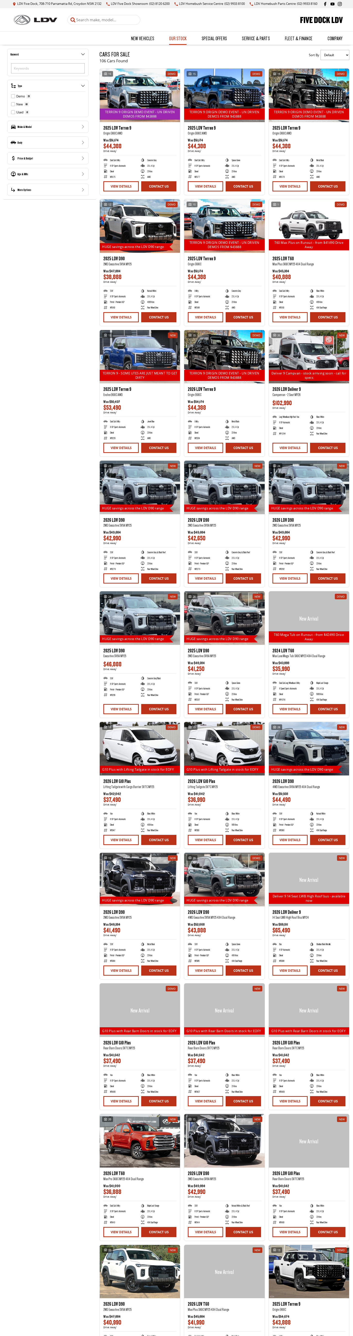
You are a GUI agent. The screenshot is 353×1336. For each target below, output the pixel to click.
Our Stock (178, 38)
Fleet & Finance (299, 38)
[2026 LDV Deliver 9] (309, 357)
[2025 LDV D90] (140, 226)
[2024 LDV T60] (309, 618)
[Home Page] (35, 20)
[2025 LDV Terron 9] (140, 95)
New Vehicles (142, 38)
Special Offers (214, 38)
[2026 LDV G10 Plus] (140, 748)
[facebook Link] (325, 4)
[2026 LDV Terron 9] (224, 357)
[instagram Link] (340, 4)
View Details (121, 186)
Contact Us (159, 186)
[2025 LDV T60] (309, 226)
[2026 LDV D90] (140, 487)
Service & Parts (256, 38)
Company (335, 38)
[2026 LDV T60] (140, 1141)
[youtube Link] (332, 4)
